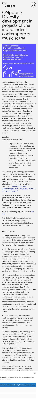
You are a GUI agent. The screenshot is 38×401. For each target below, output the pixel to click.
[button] (35, 373)
